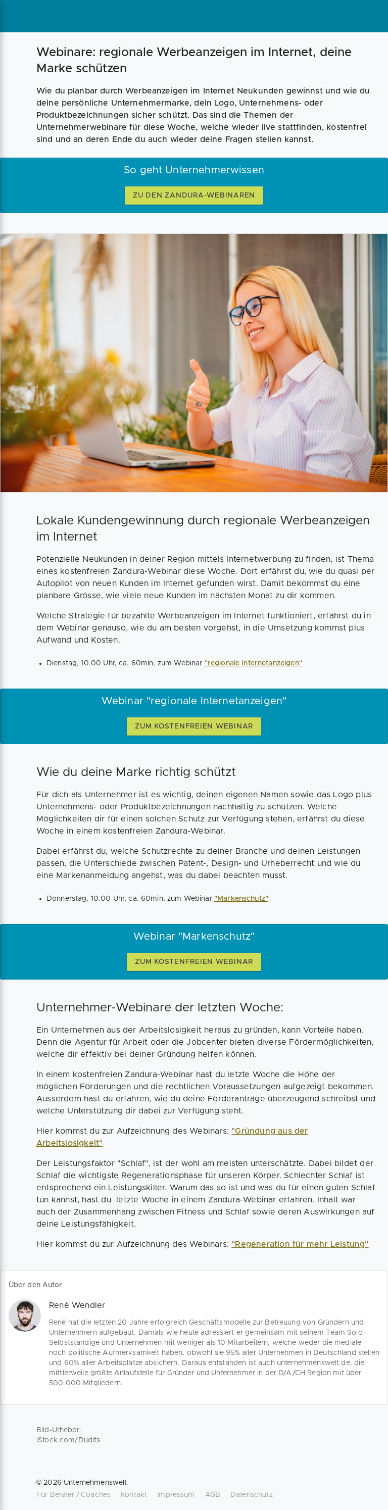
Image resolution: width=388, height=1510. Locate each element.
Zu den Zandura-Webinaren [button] (194, 195)
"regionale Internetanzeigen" (253, 663)
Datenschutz (251, 1494)
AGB (212, 1494)
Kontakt (134, 1494)
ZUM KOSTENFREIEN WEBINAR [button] (194, 726)
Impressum (176, 1494)
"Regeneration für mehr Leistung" (299, 1244)
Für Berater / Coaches (73, 1494)
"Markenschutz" (241, 898)
